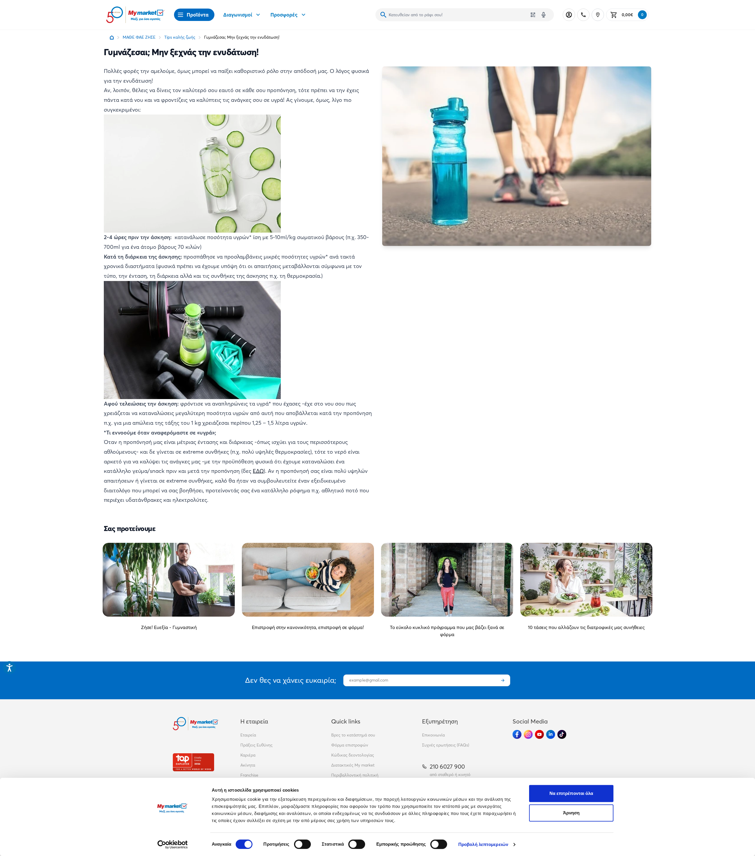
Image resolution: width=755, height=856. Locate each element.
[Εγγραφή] (502, 680)
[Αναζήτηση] (383, 15)
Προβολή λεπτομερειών (483, 844)
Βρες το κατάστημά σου (353, 735)
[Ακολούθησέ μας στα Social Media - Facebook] (517, 734)
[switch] (302, 844)
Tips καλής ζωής (179, 37)
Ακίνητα (247, 765)
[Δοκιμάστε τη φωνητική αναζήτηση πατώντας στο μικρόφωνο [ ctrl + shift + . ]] (543, 14)
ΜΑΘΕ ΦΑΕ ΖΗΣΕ (139, 37)
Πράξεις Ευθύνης (256, 745)
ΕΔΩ (258, 471)
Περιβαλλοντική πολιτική (354, 775)
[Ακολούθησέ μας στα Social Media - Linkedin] (550, 734)
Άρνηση (571, 812)
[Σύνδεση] (569, 15)
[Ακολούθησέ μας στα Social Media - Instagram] (528, 734)
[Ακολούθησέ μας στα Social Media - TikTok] (561, 734)
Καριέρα (247, 755)
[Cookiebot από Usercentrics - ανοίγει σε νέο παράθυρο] (172, 844)
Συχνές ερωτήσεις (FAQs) (445, 745)
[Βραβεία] (193, 762)
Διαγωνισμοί (237, 15)
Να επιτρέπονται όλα (571, 793)
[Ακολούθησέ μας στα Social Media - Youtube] (539, 734)
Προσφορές (284, 15)
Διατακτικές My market (353, 765)
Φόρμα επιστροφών (349, 745)
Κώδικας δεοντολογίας (352, 755)
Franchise (249, 775)
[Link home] (112, 37)
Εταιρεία (248, 735)
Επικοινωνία (433, 735)
